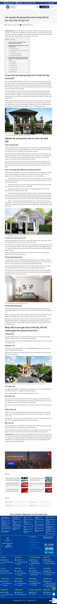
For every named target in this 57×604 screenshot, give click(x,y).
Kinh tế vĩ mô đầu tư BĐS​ (39, 522)
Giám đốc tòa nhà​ (16, 527)
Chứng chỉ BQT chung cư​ (28, 525)
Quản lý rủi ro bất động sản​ (38, 518)
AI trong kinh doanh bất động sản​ (50, 527)
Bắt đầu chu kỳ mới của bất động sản (37, 484)
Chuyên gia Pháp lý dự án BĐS (17, 522)
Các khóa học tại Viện (34, 542)
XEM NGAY (11, 463)
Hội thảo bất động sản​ (50, 533)
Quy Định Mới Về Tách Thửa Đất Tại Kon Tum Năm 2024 (37, 479)
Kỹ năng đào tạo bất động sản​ (28, 532)
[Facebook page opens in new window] (47, 3)
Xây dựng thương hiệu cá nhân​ (50, 525)
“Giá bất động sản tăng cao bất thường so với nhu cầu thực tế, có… (12, 485)
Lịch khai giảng (32, 545)
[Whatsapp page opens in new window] (50, 3)
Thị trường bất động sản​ (39, 520)
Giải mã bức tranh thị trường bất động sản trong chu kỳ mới (37, 490)
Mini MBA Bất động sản (5, 519)
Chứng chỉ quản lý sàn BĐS (28, 520)
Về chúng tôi (32, 539)
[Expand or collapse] (27, 40)
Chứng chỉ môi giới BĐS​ (28, 518)
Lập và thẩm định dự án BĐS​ (28, 529)
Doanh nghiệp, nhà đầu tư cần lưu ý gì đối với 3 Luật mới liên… (12, 490)
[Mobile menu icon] (52, 7)
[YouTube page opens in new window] (53, 3)
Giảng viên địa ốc (5, 517)
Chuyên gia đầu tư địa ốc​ (6, 529)
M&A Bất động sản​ (17, 524)
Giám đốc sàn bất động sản (16, 529)
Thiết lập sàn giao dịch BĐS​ (28, 527)
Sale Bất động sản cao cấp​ (51, 518)
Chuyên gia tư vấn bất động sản (6, 521)
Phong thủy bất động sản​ (39, 526)
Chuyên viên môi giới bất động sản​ (5, 524)
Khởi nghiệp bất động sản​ (50, 532)
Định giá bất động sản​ (39, 524)
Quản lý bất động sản (17, 525)
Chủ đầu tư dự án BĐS (6, 527)
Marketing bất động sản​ (39, 529)
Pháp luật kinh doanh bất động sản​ (17, 518)
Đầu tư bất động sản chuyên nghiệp (5, 531)
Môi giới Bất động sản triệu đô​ (50, 520)
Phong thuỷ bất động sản (27, 24)
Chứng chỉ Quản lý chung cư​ (27, 522)
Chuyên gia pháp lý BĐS (17, 520)
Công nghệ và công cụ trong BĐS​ (50, 529)
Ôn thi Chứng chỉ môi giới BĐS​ (50, 522)
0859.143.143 (10, 3)
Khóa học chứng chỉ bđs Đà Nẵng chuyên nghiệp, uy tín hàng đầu (13, 479)
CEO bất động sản (5, 525)
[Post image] (24, 479)
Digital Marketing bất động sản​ (39, 531)
